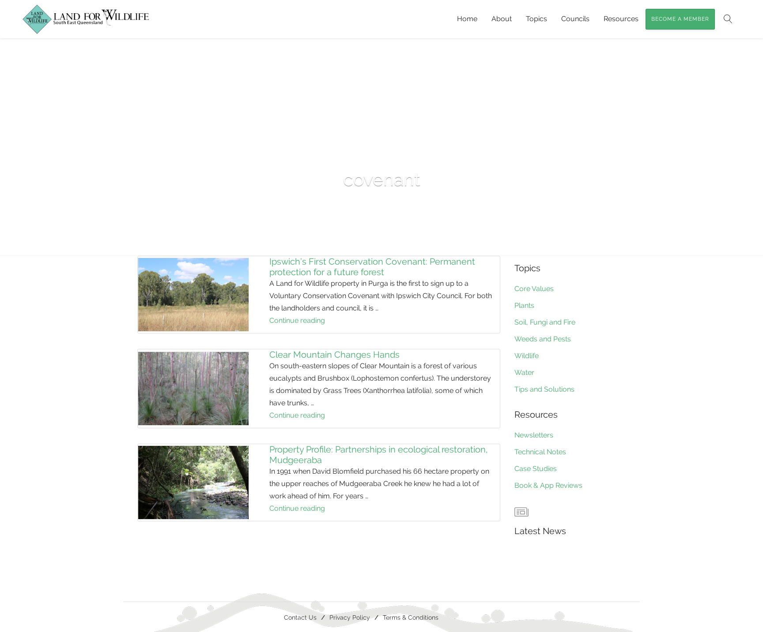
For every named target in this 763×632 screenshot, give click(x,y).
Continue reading (318, 321)
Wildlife (526, 356)
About (501, 19)
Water (524, 372)
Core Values (534, 288)
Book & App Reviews (548, 485)
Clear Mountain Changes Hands (334, 354)
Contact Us (300, 617)
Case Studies (535, 468)
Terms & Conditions (410, 617)
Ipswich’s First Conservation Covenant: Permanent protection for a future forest (372, 266)
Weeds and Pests (542, 339)
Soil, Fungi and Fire (544, 322)
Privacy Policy (349, 617)
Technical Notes (540, 452)
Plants (524, 305)
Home (467, 19)
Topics (536, 19)
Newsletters (533, 435)
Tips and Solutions (544, 389)
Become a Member (680, 19)
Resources (621, 19)
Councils (575, 19)
